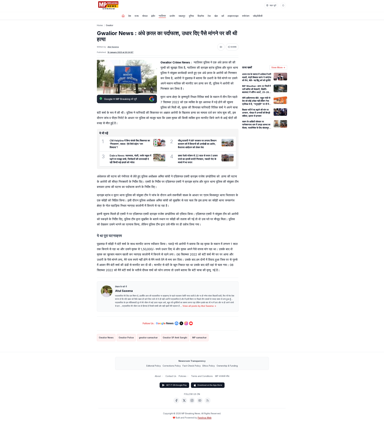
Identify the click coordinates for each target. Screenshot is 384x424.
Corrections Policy (172, 365)
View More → (278, 67)
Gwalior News (106, 337)
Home (100, 25)
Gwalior (109, 25)
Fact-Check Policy (192, 365)
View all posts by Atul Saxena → (199, 306)
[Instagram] (192, 400)
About (158, 376)
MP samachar (199, 337)
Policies (182, 376)
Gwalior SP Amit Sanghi (175, 337)
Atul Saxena (113, 47)
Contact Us (170, 376)
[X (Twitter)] (184, 400)
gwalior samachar (148, 337)
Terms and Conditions (202, 376)
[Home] (123, 15)
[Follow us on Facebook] (176, 323)
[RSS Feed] (208, 400)
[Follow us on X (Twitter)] (181, 323)
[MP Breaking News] (108, 5)
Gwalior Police (126, 337)
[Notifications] (283, 5)
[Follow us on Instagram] (186, 323)
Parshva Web (205, 417)
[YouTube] (200, 400)
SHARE (233, 47)
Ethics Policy (208, 365)
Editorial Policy (153, 365)
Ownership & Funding (227, 365)
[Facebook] (176, 400)
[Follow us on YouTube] (191, 323)
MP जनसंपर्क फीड (222, 376)
